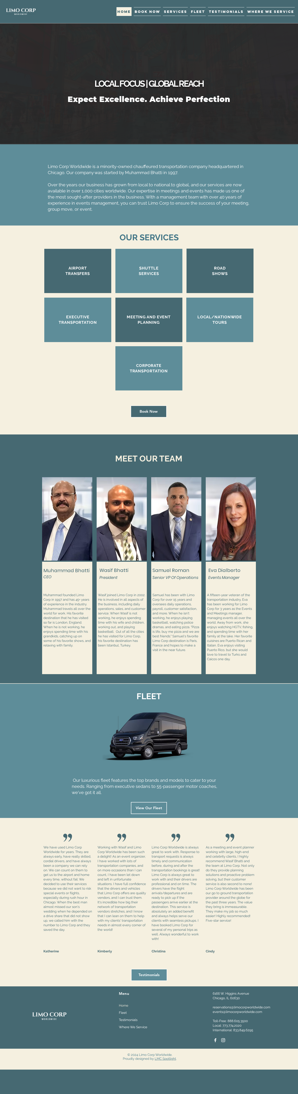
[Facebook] (215, 1040)
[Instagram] (223, 1040)
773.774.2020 (232, 1026)
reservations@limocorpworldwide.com (241, 1007)
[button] (175, 11)
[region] (77, 271)
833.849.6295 (243, 1030)
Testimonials (128, 1020)
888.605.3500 (238, 1021)
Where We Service (133, 1027)
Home (123, 1005)
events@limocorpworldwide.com (237, 1012)
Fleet (123, 1013)
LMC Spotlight (165, 1059)
